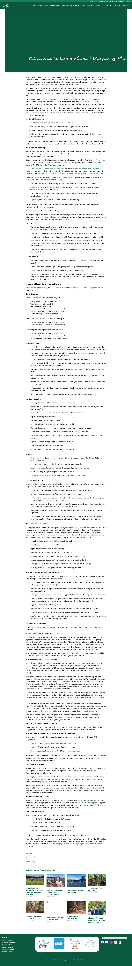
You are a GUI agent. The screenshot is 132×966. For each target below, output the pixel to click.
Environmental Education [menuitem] (69, 5)
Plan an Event (93, 1)
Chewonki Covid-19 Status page (85, 803)
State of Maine (43, 169)
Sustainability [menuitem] (86, 5)
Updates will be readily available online (44, 475)
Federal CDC (33, 169)
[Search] (128, 938)
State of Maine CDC (57, 169)
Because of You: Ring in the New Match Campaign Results (55, 892)
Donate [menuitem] (125, 5)
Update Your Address (104, 1)
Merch (128, 1)
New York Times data (96, 160)
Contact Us (114, 1)
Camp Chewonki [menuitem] (37, 5)
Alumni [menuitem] (107, 5)
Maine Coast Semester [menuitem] (52, 5)
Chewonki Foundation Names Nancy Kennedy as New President (96, 920)
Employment (122, 1)
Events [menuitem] (98, 5)
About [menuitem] (116, 5)
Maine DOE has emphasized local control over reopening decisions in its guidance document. (70, 174)
